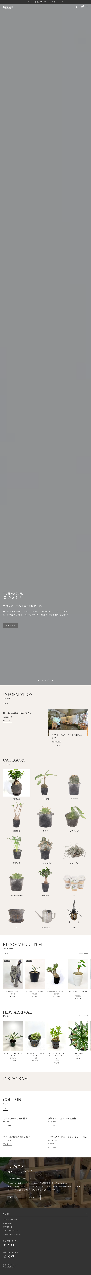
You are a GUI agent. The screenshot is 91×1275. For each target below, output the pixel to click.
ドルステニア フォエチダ (34, 991)
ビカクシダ (74, 831)
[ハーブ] (74, 879)
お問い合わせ (7, 1223)
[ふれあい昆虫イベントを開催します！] (68, 722)
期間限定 (16, 798)
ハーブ (74, 895)
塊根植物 (16, 831)
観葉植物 (45, 895)
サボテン (74, 798)
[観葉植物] (45, 879)
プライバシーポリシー (11, 1230)
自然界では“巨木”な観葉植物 (62, 1118)
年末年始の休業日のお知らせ (17, 713)
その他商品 (45, 927)
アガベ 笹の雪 (78, 1054)
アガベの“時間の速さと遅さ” (17, 1137)
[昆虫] (74, 911)
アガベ (45, 831)
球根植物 (16, 863)
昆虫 (74, 927)
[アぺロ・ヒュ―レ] (8, 7)
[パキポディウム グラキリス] (56, 974)
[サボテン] (74, 783)
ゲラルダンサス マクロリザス (78, 992)
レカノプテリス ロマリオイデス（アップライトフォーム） (56, 1056)
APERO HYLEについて (10, 1220)
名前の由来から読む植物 (15, 1118)
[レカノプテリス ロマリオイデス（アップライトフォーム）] (56, 1036)
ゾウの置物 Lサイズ (13, 991)
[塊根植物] (16, 815)
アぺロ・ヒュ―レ (13, 1265)
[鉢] (16, 911)
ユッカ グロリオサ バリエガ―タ (13, 1055)
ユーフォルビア (45, 863)
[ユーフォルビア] (45, 847)
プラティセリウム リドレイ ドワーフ (35, 1055)
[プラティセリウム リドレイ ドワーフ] (35, 1036)
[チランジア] (74, 847)
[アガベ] (45, 815)
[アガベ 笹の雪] (78, 1036)
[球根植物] (16, 847)
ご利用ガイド (7, 1227)
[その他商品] (45, 911)
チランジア (74, 863)
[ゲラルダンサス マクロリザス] (78, 974)
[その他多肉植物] (16, 879)
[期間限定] (16, 783)
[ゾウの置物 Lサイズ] (13, 974)
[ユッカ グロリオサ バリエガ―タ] (13, 1036)
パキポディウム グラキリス (56, 991)
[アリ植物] (45, 783)
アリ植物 (45, 798)
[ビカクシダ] (74, 815)
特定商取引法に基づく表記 (12, 1234)
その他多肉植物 (17, 895)
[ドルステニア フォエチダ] (35, 974)
